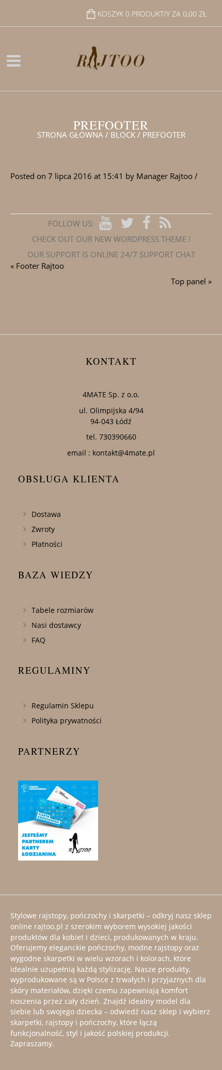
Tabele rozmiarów (62, 610)
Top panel (188, 281)
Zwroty (43, 529)
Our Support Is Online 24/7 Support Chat (111, 254)
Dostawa (46, 514)
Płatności (46, 544)
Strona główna (70, 134)
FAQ (38, 640)
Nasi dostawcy (56, 625)
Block (122, 134)
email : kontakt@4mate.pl (111, 453)
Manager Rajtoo (164, 176)
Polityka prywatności (66, 720)
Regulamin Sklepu (62, 705)
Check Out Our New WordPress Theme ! (111, 239)
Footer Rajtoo (40, 266)
